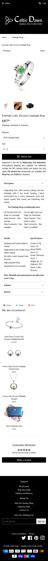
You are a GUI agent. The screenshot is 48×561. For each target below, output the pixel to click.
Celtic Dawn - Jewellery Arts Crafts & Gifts (26, 546)
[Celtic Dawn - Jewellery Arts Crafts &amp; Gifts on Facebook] (30, 539)
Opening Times (24, 507)
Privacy (32, 534)
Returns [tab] (7, 292)
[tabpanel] (24, 234)
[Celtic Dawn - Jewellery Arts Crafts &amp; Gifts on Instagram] (42, 539)
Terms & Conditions (19, 534)
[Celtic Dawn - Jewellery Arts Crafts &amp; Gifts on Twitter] (23, 539)
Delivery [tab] (7, 285)
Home (4, 37)
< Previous (6, 51)
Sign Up (41, 521)
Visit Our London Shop (24, 503)
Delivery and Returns (24, 493)
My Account (24, 486)
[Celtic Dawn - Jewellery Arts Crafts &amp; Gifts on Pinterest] (36, 539)
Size (3, 144)
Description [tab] (9, 183)
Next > (43, 51)
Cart (44, 3)
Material (5, 132)
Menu (7, 3)
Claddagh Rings (17, 37)
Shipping (5, 125)
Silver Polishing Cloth (14, 426)
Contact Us (24, 510)
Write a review (24, 460)
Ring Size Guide (24, 490)
